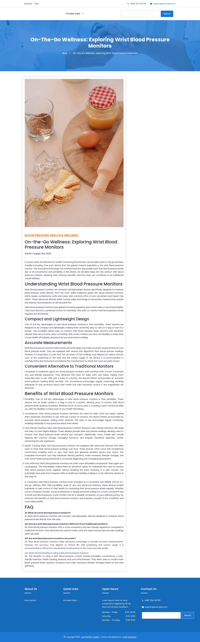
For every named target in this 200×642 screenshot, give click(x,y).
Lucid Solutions (129, 637)
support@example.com (164, 3)
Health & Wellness (64, 235)
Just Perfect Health (90, 637)
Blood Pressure (37, 235)
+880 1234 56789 (138, 3)
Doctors (28, 3)
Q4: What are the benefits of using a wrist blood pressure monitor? (56, 552)
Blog (64, 53)
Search (167, 13)
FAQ (36, 3)
